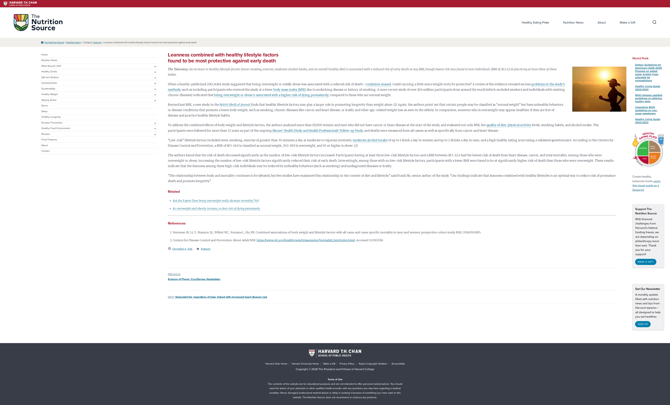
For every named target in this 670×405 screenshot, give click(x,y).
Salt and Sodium (50, 77)
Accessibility (398, 363)
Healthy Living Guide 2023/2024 (647, 88)
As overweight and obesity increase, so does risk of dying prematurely (216, 208)
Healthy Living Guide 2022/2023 (647, 121)
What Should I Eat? (51, 66)
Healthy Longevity (51, 116)
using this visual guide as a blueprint (646, 185)
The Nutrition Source (54, 42)
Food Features (49, 139)
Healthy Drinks (49, 71)
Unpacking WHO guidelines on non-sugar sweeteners (646, 110)
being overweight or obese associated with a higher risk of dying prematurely (271, 95)
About (602, 22)
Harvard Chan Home (276, 363)
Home (44, 54)
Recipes (45, 134)
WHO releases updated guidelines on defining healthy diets (648, 98)
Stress (44, 105)
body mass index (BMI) (289, 90)
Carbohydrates (49, 82)
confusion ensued (378, 84)
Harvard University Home (305, 363)
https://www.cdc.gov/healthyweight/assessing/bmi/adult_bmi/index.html (306, 240)
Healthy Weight (49, 94)
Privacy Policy (347, 363)
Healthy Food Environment (55, 128)
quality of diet (496, 125)
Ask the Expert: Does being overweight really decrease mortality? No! (216, 200)
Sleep (44, 111)
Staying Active (49, 100)
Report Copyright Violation (373, 363)
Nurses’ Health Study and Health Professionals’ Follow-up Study (318, 131)
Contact (45, 150)
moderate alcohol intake (370, 140)
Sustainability (48, 88)
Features (97, 42)
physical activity (519, 125)
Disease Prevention (51, 122)
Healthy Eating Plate (535, 22)
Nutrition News (573, 22)
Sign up (643, 324)
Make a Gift (627, 22)
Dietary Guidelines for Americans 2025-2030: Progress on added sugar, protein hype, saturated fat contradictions (648, 72)
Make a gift (646, 261)
